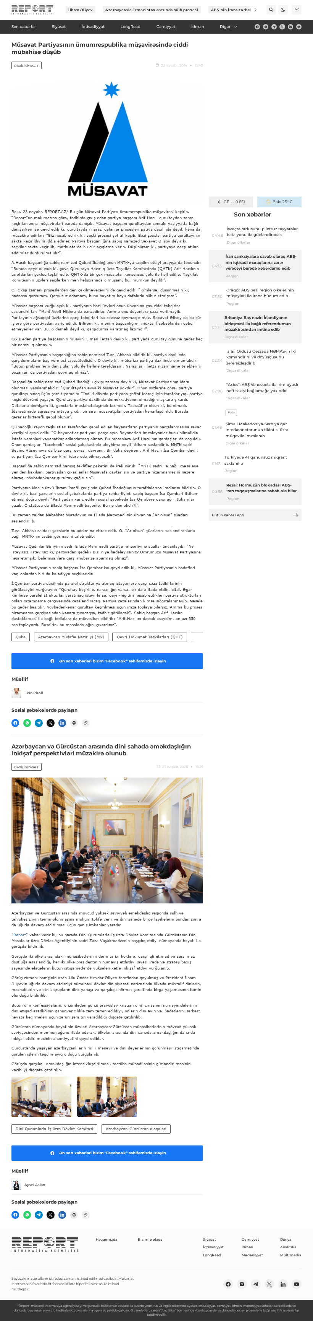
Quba (21, 636)
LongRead (212, 1255)
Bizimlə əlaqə (150, 1239)
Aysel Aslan (34, 1185)
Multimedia (290, 1255)
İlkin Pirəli (33, 693)
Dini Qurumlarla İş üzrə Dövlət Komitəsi (54, 1128)
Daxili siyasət (26, 66)
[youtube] (299, 26)
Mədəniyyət (252, 1255)
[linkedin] (290, 26)
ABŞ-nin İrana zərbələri (234, 10)
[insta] (265, 26)
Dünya (285, 1239)
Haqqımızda (106, 1239)
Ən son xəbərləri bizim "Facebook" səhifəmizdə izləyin (112, 661)
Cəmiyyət (250, 1239)
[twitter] (282, 26)
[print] (74, 723)
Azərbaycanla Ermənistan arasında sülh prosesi (151, 10)
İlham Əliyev (80, 10)
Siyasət (209, 1239)
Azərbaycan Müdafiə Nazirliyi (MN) (71, 636)
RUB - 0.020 (234, 201)
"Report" (19, 934)
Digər (225, 26)
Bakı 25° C (282, 201)
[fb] (257, 26)
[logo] (32, 10)
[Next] (252, 9)
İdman (247, 1247)
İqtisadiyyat (213, 1247)
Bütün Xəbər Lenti (228, 515)
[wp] (27, 723)
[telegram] (274, 26)
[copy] (85, 723)
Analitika (288, 1247)
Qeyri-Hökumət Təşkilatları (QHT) (150, 636)
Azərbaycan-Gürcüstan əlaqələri (136, 1128)
